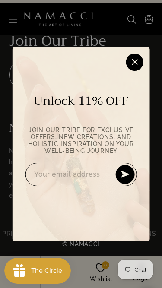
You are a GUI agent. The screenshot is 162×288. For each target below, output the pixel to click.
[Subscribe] (125, 174)
